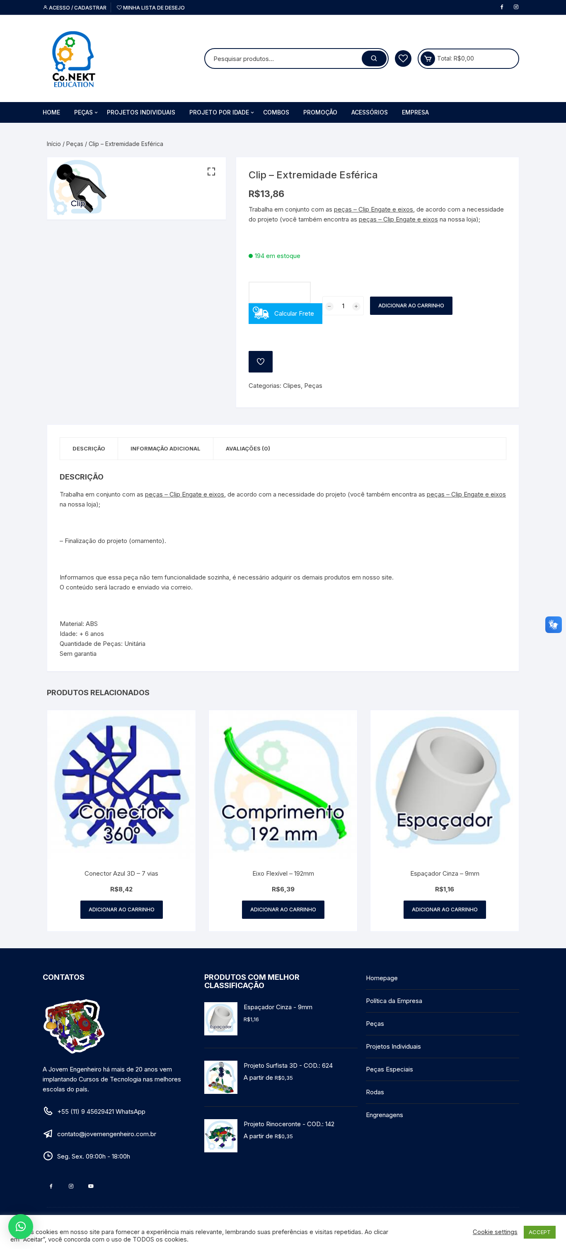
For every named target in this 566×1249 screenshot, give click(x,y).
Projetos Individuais (141, 112)
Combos (276, 112)
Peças (83, 112)
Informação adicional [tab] (166, 448)
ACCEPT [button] (540, 1232)
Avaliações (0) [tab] (248, 448)
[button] (211, 172)
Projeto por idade (219, 112)
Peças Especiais (389, 1069)
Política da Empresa (394, 1001)
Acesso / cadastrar (77, 8)
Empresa (415, 112)
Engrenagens (384, 1115)
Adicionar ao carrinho (411, 305)
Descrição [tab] (89, 448)
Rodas (375, 1092)
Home (51, 112)
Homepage (382, 978)
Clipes (292, 386)
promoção (320, 112)
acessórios (369, 112)
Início (54, 143)
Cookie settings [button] (495, 1232)
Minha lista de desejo (153, 8)
